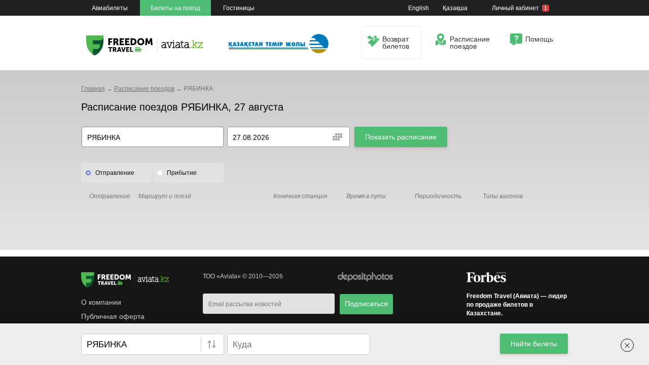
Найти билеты (534, 344)
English (418, 8)
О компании (101, 302)
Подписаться (366, 304)
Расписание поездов (144, 88)
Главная (93, 88)
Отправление (114, 172)
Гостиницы (239, 8)
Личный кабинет (519, 8)
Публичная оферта (113, 316)
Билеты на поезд (175, 8)
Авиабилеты (110, 8)
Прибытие (182, 172)
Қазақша (455, 8)
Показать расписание (401, 137)
